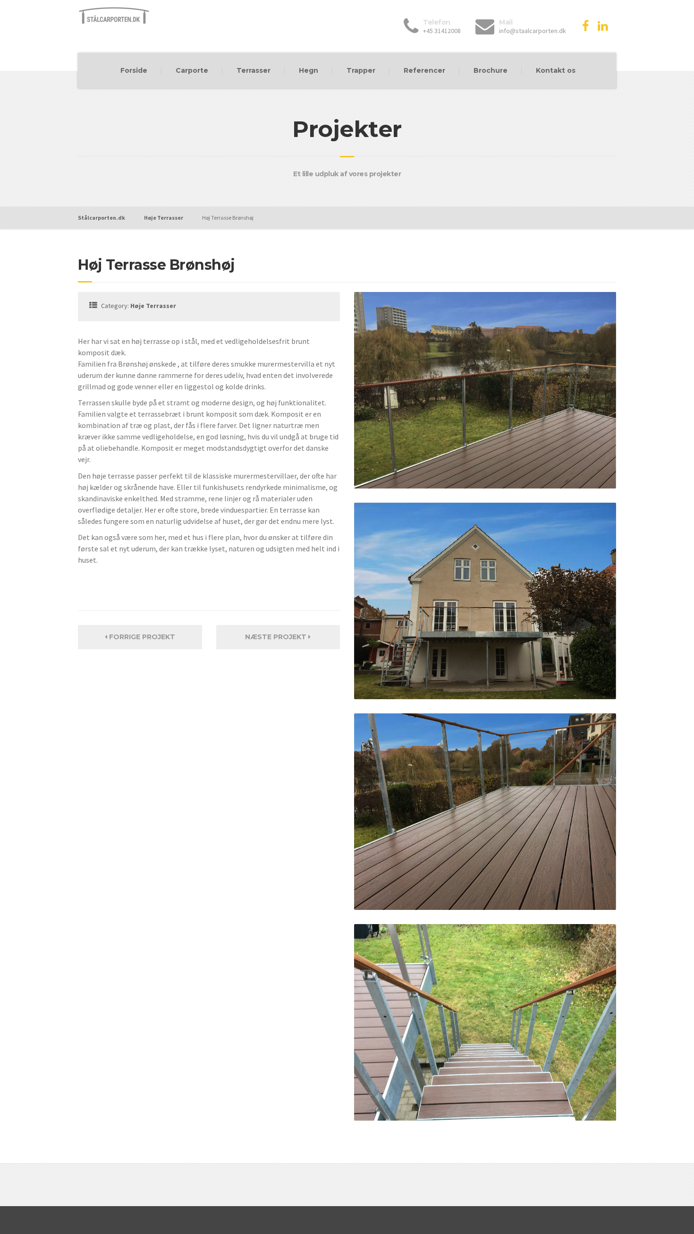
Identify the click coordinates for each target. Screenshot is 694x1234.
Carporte (192, 70)
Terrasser (254, 70)
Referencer (424, 70)
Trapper (361, 70)
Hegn (308, 70)
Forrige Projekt (141, 637)
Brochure (491, 70)
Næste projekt (276, 637)
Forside (133, 70)
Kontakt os (556, 70)
